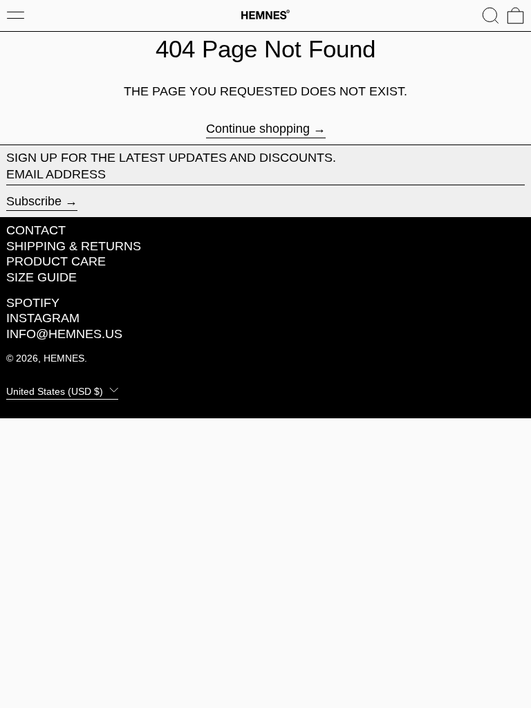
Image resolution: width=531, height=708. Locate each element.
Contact (36, 230)
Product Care (56, 261)
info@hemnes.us (64, 334)
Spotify (32, 303)
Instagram (43, 318)
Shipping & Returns (73, 246)
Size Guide (41, 277)
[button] (490, 15)
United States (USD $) (56, 390)
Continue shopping (258, 129)
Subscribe (34, 201)
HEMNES (64, 358)
